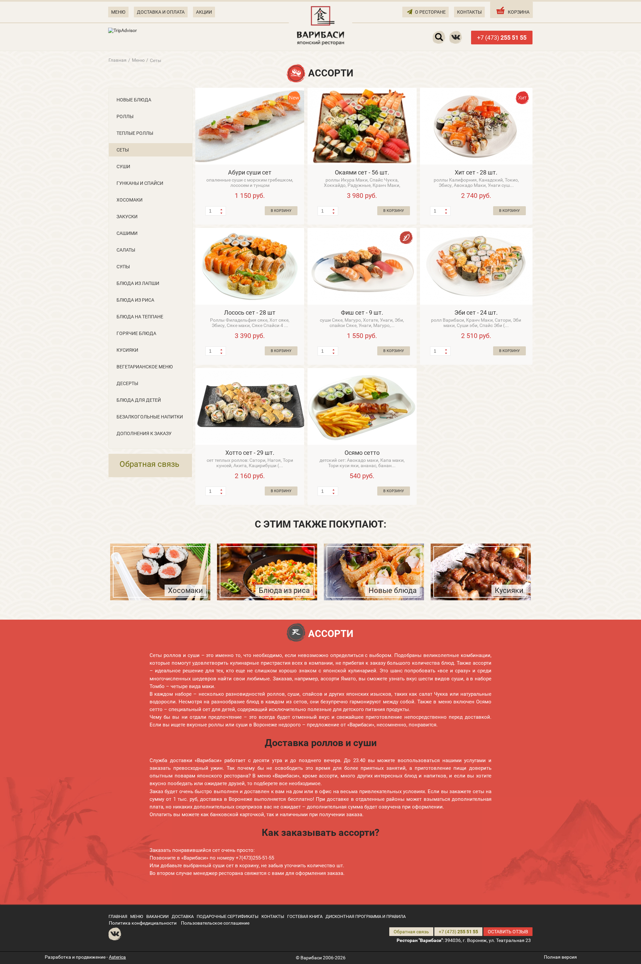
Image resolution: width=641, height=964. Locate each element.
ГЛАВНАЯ (118, 916)
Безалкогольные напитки (150, 416)
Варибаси (311, 957)
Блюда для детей (139, 400)
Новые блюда (134, 99)
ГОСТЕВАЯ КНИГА (305, 916)
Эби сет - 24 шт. (476, 312)
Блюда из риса (135, 300)
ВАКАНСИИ (157, 916)
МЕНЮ (118, 12)
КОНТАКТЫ (469, 12)
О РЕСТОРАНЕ (430, 12)
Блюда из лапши (138, 283)
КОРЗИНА (518, 12)
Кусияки (127, 350)
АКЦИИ (204, 12)
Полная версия (560, 957)
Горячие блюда (136, 333)
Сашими (127, 233)
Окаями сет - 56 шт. (362, 172)
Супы (123, 266)
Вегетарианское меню (145, 366)
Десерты (127, 383)
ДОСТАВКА (183, 916)
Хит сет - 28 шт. (476, 172)
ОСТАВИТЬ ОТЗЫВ (508, 931)
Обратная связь (149, 464)
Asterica (117, 957)
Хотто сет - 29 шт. (249, 452)
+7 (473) (501, 37)
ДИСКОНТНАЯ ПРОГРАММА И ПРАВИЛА (366, 916)
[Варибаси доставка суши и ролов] (320, 25)
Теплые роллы (135, 133)
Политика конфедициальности (143, 923)
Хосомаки (130, 200)
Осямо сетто (362, 452)
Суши (123, 166)
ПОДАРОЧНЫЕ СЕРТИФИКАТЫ (227, 916)
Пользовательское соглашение (215, 923)
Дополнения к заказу (144, 433)
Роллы (125, 116)
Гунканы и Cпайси (140, 183)
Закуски (127, 216)
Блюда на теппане (140, 316)
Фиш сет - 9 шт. (362, 312)
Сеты (123, 149)
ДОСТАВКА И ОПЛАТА (161, 12)
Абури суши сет (249, 172)
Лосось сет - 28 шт (249, 312)
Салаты (126, 250)
